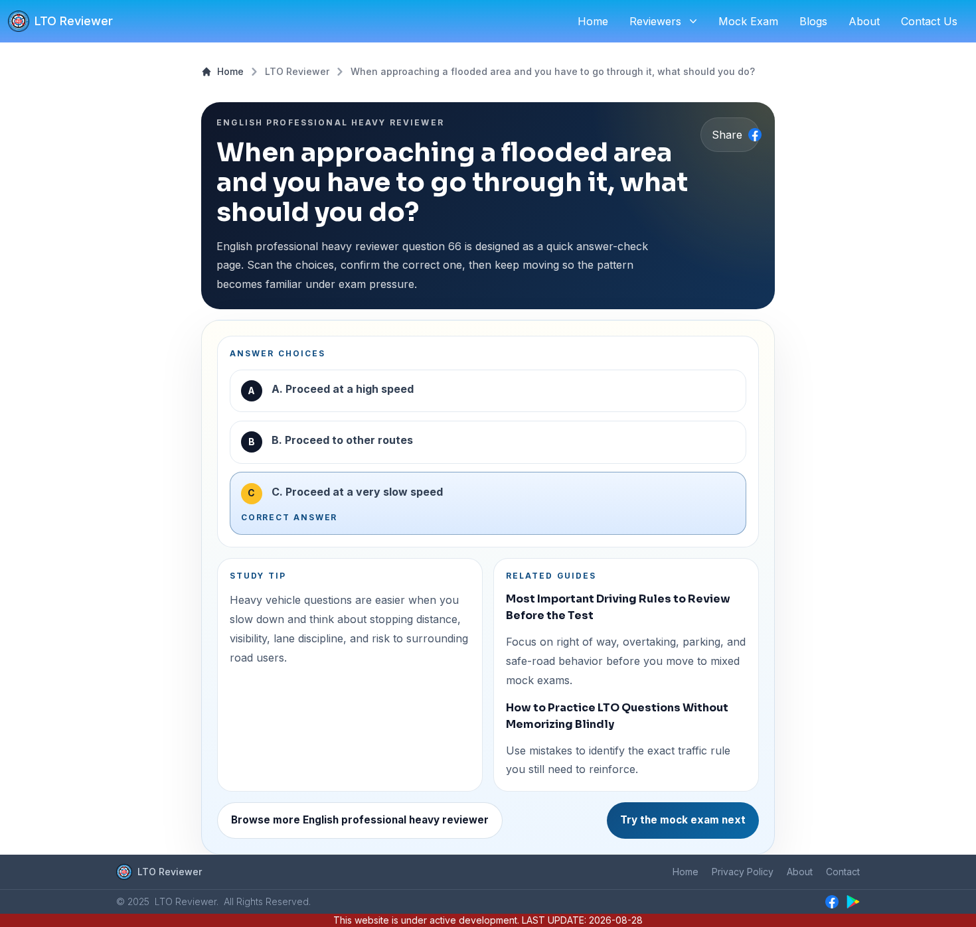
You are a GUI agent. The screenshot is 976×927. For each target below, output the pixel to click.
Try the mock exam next (683, 820)
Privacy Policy (742, 871)
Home (230, 71)
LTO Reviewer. (186, 901)
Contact (843, 871)
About (800, 871)
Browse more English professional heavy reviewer (360, 820)
